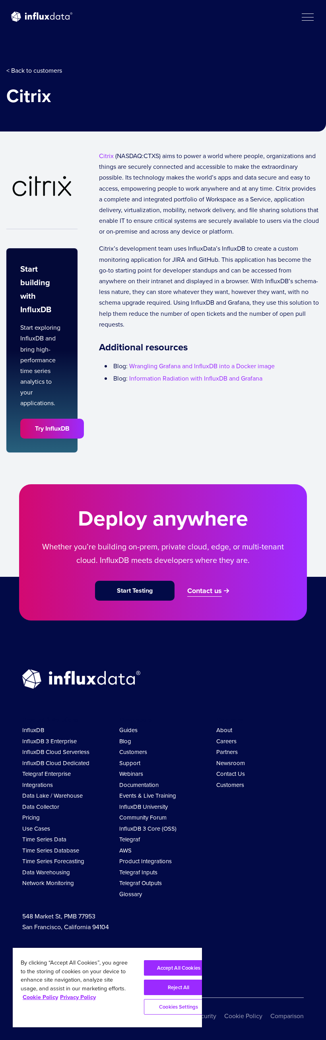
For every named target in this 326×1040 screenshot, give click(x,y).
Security (205, 1015)
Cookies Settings (178, 1007)
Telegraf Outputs (140, 883)
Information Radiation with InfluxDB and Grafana (195, 378)
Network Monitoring (48, 883)
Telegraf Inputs (138, 872)
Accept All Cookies (178, 968)
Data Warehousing (46, 872)
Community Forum (143, 817)
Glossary (130, 894)
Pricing (31, 817)
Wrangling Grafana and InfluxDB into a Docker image (202, 365)
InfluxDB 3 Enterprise (49, 741)
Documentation (139, 785)
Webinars (131, 773)
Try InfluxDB (52, 428)
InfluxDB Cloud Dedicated (55, 763)
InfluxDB (33, 730)
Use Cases (36, 828)
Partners (227, 752)
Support (129, 763)
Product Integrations (145, 861)
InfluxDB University (143, 806)
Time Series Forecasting (53, 861)
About (224, 730)
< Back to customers (34, 70)
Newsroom (230, 763)
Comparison (287, 1015)
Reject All (178, 987)
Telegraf (129, 839)
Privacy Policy (78, 997)
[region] (107, 987)
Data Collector (40, 806)
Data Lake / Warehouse (52, 795)
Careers (226, 741)
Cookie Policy (243, 1015)
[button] (307, 16)
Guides (128, 730)
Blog (125, 741)
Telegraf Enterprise (46, 773)
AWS (125, 850)
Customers (133, 752)
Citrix (106, 155)
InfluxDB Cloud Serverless (55, 752)
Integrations (37, 785)
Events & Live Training (147, 795)
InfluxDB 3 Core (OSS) (148, 828)
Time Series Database (50, 850)
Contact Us (230, 773)
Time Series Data (44, 839)
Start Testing (135, 590)
